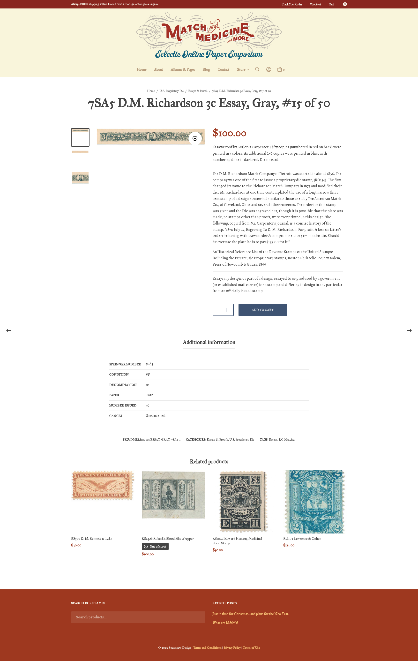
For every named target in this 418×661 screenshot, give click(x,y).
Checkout (315, 4)
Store (241, 69)
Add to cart (263, 310)
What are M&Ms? (225, 623)
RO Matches (287, 440)
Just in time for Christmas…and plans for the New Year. (251, 614)
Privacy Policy (232, 648)
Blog (206, 69)
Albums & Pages (183, 69)
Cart (331, 4)
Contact (223, 69)
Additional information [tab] (209, 342)
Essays (273, 440)
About (158, 69)
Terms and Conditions (207, 648)
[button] (195, 138)
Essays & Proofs (197, 91)
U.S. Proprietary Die (171, 91)
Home (141, 69)
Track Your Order (292, 4)
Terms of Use (251, 648)
